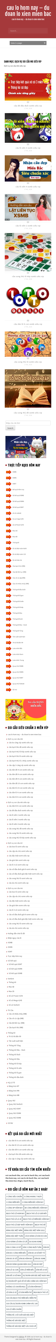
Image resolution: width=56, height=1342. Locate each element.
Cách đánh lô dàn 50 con (36, 1236)
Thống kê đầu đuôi (19, 589)
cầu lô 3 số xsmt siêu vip (18, 864)
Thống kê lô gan (18, 595)
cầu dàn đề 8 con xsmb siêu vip (21, 779)
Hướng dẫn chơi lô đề (16, 933)
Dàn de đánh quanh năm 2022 (18, 1264)
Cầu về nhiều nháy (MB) (21, 584)
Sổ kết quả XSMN (18, 501)
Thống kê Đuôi (18, 619)
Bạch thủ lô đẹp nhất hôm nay (19, 1224)
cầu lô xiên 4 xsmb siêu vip (28, 186)
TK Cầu (10, 1010)
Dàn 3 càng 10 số (13, 1247)
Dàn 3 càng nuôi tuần (32, 1247)
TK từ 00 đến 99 (18, 643)
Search (10, 428)
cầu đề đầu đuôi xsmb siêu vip (28, 105)
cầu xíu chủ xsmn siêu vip (19, 928)
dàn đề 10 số (41, 1269)
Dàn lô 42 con (12, 1269)
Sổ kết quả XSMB (18, 495)
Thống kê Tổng (18, 631)
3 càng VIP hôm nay (14, 1207)
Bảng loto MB (14, 1095)
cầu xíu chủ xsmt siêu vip (19, 883)
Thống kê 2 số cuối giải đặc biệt (20, 1315)
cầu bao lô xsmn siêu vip (18, 892)
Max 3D (15, 531)
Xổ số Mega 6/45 (15, 1000)
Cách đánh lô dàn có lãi (16, 1241)
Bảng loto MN (14, 1090)
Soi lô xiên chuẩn (13, 1309)
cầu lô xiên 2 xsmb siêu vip (28, 225)
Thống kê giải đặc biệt (15, 1320)
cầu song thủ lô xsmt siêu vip (20, 878)
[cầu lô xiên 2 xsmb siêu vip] (28, 207)
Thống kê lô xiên (18, 601)
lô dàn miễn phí (25, 1292)
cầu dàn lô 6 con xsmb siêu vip (21, 797)
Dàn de (46, 1247)
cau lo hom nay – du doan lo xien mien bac (28, 10)
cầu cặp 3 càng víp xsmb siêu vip (22, 765)
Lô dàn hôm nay (34, 1286)
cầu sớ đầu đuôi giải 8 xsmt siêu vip (23, 869)
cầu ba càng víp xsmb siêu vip (21, 742)
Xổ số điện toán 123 (19, 554)
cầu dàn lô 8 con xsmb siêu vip (28, 324)
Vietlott (11, 978)
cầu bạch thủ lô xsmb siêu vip (20, 756)
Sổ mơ (15, 690)
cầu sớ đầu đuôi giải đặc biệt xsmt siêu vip (26, 874)
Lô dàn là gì (11, 1292)
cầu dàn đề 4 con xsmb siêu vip (21, 770)
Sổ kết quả (12, 960)
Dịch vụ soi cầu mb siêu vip (18, 802)
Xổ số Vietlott (14, 1005)
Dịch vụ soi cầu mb (15, 739)
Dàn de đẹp (38, 1264)
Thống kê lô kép (18, 607)
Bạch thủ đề (40, 1224)
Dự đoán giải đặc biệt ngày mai (36, 1275)
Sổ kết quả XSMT (18, 507)
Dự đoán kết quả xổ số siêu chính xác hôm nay (26, 1281)
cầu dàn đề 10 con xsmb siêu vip (22, 783)
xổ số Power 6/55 (18, 525)
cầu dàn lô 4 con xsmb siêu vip (21, 792)
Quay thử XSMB (18, 666)
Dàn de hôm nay (25, 1258)
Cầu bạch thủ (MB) (19, 566)
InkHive (21, 1337)
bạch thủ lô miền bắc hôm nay (36, 1219)
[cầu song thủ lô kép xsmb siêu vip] (28, 252)
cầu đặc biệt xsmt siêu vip (19, 855)
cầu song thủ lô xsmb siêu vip (28, 362)
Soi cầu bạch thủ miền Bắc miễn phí (21, 1298)
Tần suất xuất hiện (19, 637)
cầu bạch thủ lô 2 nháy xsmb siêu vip (23, 760)
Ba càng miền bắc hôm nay (36, 1207)
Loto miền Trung (18, 660)
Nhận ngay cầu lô (14, 938)
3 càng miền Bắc (13, 1202)
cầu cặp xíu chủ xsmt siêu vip (20, 851)
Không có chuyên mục (16, 1286)
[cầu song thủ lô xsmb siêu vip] (28, 344)
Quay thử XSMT (18, 678)
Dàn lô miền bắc (27, 1269)
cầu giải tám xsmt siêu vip (19, 860)
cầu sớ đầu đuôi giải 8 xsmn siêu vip (23, 914)
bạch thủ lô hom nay (15, 1213)
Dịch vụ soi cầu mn (15, 888)
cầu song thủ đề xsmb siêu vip (28, 412)
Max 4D (15, 537)
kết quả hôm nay (18, 489)
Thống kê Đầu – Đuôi (20, 625)
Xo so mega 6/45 (18, 519)
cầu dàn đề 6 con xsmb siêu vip (21, 774)
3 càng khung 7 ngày (33, 1196)
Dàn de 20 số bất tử (36, 1253)
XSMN (14, 478)
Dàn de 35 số (11, 1258)
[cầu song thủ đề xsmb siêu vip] (28, 388)
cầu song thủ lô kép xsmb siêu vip (28, 276)
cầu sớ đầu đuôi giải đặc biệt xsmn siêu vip (26, 919)
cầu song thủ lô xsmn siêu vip (20, 923)
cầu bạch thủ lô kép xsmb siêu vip (22, 751)
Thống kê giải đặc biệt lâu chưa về (21, 1326)
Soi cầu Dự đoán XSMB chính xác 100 (22, 1303)
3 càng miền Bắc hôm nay (32, 1202)
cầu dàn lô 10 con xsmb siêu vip (21, 788)
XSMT (14, 484)
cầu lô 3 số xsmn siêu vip (19, 910)
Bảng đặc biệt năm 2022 (34, 1230)
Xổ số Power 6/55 (16, 996)
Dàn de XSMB (40, 1258)
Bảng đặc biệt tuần (14, 1236)
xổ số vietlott (17, 513)
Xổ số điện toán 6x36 (20, 548)
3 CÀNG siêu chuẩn (14, 1196)
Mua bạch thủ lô (41, 1292)
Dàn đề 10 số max (13, 1275)
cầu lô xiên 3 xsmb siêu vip (28, 148)
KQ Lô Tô (11, 1082)
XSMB (14, 472)
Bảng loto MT (14, 1086)
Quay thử (11, 1100)
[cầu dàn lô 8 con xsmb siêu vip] (28, 301)
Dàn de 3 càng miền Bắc (16, 1253)
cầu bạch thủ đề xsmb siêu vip (21, 747)
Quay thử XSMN (18, 672)
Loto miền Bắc (17, 648)
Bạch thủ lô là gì (13, 1219)
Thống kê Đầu (17, 613)
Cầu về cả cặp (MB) (19, 578)
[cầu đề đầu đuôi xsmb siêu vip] (28, 86)
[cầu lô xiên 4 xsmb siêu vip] (28, 168)
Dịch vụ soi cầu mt (15, 843)
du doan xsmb (35, 1241)
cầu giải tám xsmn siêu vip (19, 905)
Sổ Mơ (10, 1123)
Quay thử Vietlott (18, 684)
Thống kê (16, 542)
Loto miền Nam (18, 654)
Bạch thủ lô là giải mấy (37, 1213)
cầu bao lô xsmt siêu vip (18, 846)
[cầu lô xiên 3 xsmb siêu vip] (28, 127)
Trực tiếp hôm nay (15, 956)
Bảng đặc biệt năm (14, 1230)
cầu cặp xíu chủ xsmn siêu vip (20, 896)
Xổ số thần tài (17, 560)
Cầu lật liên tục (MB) (19, 572)
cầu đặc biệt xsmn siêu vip (19, 901)
